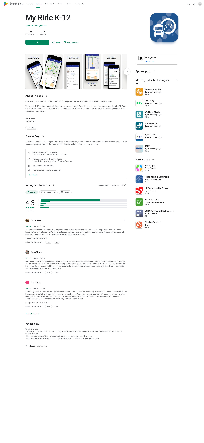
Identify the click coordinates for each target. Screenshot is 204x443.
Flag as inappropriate (36, 346)
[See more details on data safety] (33, 175)
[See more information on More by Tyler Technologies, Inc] (177, 80)
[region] (73, 32)
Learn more (36, 154)
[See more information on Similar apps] (153, 159)
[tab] (29, 4)
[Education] (31, 127)
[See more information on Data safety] (43, 136)
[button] (34, 71)
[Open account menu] (200, 4)
